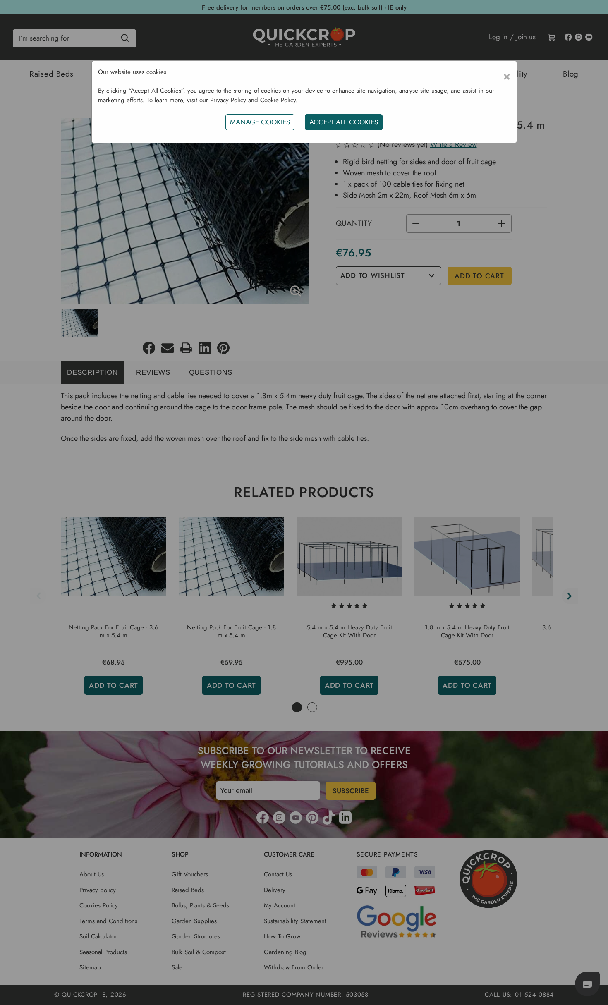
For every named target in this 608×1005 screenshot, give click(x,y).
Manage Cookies (260, 122)
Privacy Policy (228, 100)
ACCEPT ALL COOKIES (343, 122)
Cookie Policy (278, 100)
